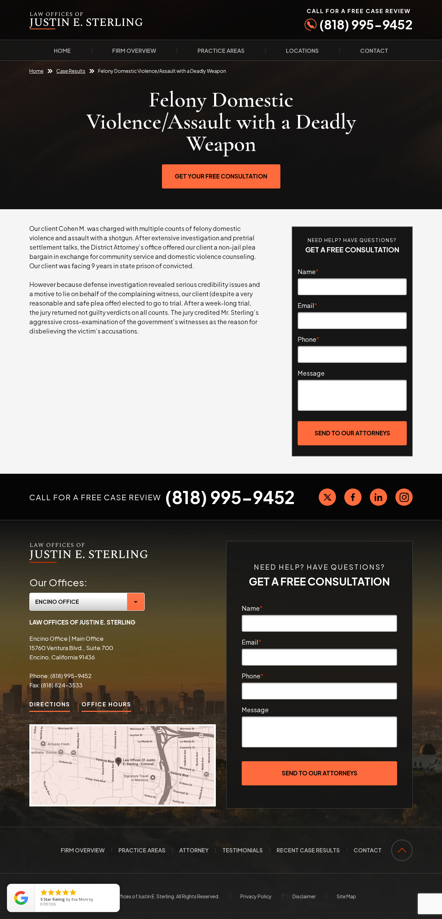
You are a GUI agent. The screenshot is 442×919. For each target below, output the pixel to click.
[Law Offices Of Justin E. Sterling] (88, 544)
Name (308, 271)
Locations (302, 50)
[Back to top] (402, 850)
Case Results (70, 71)
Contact (374, 50)
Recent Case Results (308, 850)
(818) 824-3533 (62, 685)
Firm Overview (134, 50)
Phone (308, 339)
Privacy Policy (256, 896)
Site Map (346, 896)
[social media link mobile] (327, 497)
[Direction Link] (122, 765)
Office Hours (106, 704)
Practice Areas (221, 50)
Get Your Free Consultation (221, 176)
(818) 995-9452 (360, 19)
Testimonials (242, 850)
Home (62, 50)
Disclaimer (304, 896)
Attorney (194, 850)
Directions (49, 704)
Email (307, 305)
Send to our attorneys (352, 433)
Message (311, 373)
